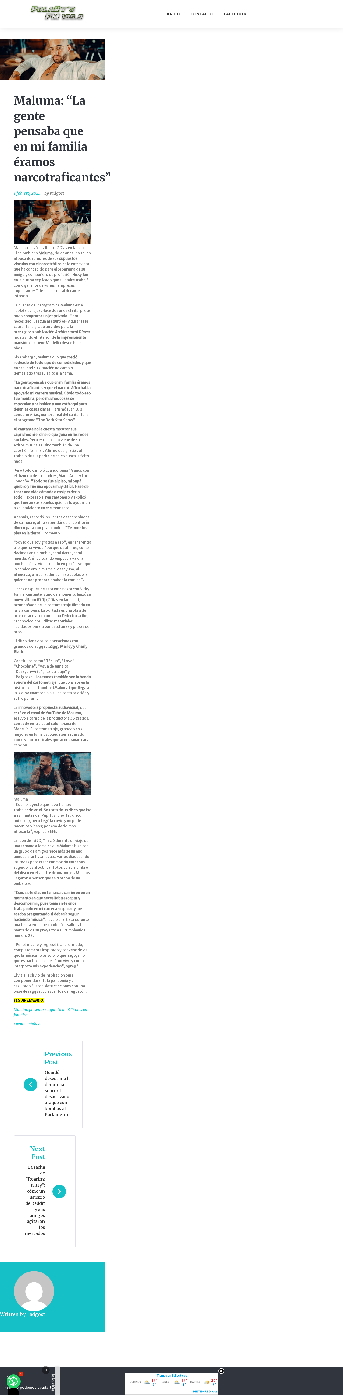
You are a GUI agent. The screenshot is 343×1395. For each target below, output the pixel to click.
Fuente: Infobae (27, 1024)
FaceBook (235, 14)
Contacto (202, 14)
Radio (173, 14)
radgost (57, 193)
